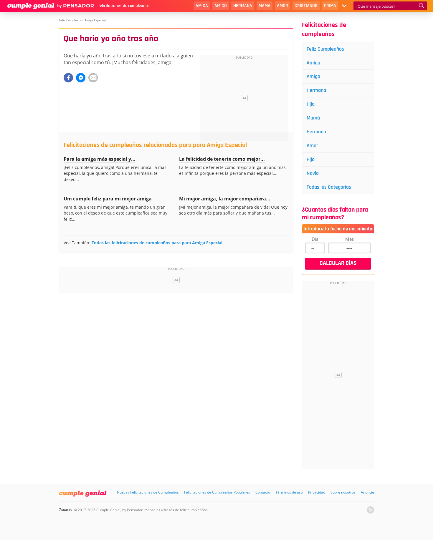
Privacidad (316, 492)
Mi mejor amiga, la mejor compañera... (224, 198)
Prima (330, 6)
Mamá (313, 117)
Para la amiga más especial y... (99, 159)
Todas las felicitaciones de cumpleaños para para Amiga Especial (157, 242)
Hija (311, 104)
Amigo (220, 6)
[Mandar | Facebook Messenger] (80, 77)
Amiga (202, 6)
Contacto (262, 492)
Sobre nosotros (343, 492)
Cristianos (306, 6)
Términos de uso (289, 492)
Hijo (311, 159)
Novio (313, 173)
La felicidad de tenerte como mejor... (222, 159)
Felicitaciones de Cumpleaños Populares (217, 492)
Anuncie (367, 492)
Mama (264, 6)
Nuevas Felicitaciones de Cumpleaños (148, 492)
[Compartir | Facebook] (68, 77)
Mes (349, 239)
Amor (282, 6)
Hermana (242, 6)
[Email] (93, 77)
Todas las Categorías (329, 187)
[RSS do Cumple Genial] (370, 510)
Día (315, 239)
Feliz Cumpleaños (325, 49)
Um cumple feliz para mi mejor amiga (108, 198)
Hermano (316, 131)
